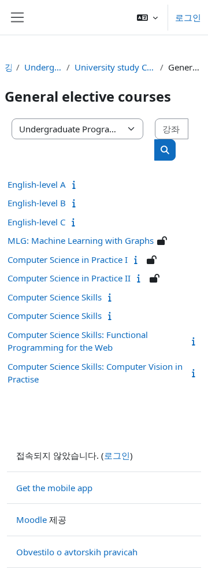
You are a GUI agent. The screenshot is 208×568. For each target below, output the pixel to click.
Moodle (31, 519)
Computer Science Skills (55, 297)
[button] (147, 17)
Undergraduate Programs (43, 67)
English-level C (36, 222)
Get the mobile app (54, 487)
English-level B (37, 203)
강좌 (8, 67)
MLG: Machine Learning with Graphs (81, 240)
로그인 (188, 17)
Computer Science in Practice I (68, 259)
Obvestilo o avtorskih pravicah (77, 552)
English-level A (37, 184)
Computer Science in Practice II (69, 278)
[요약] (76, 184)
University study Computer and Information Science (115, 67)
